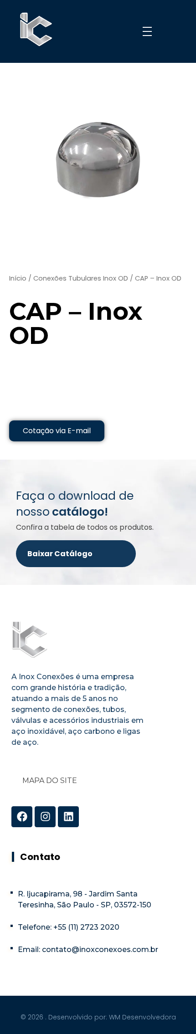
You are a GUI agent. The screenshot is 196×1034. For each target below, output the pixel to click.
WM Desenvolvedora (142, 1017)
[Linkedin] (68, 816)
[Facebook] (21, 816)
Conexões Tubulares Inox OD (80, 278)
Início (17, 278)
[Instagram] (45, 816)
